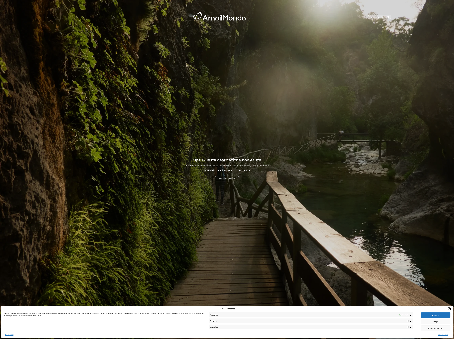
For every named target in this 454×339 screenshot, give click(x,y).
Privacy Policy (9, 335)
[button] (449, 309)
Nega (435, 322)
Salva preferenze (435, 328)
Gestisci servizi (443, 335)
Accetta (435, 315)
